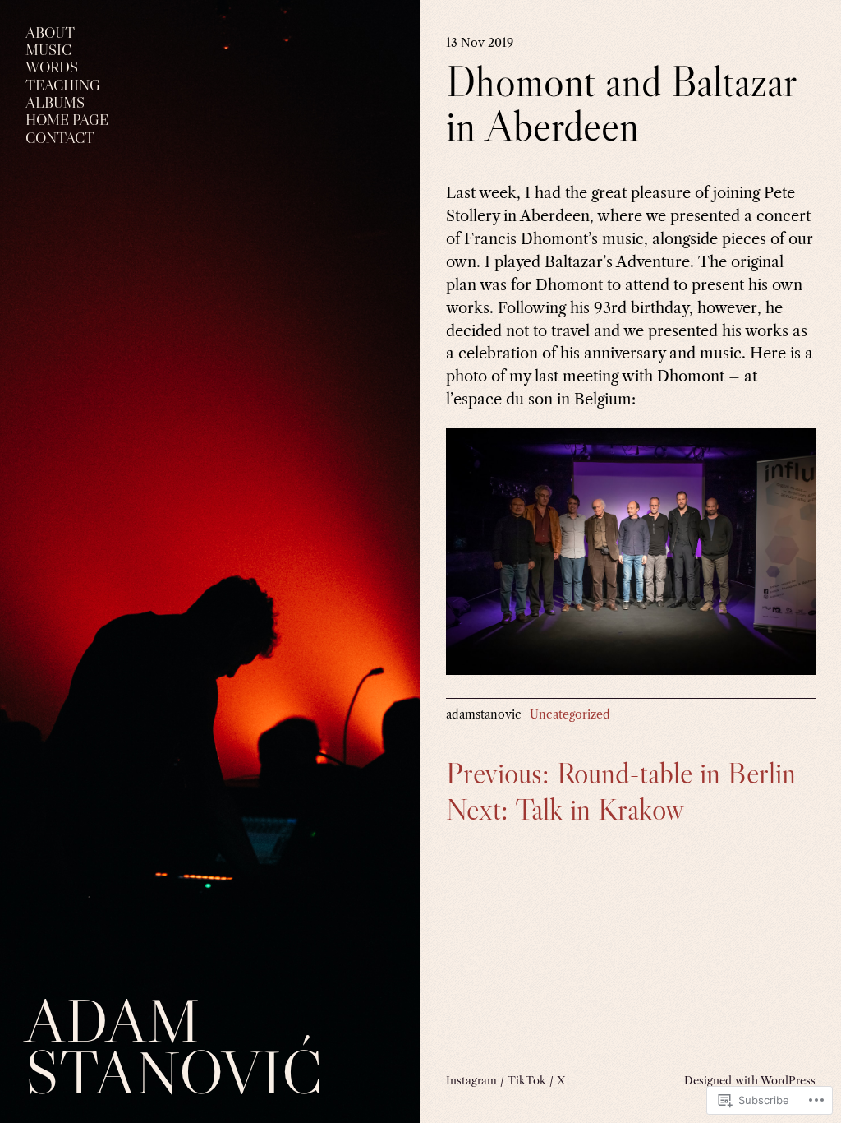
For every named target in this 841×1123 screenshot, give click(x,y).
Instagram (471, 1080)
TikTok (527, 1080)
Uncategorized (570, 714)
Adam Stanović (174, 1045)
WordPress (788, 1080)
